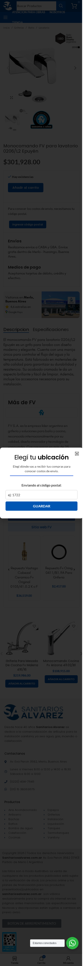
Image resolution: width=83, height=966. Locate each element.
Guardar (41, 506)
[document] (41, 483)
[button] (77, 453)
